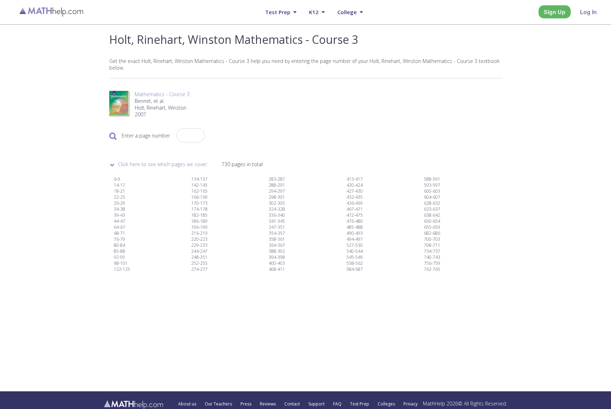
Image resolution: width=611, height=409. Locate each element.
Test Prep (359, 404)
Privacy (410, 404)
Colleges (386, 404)
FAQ (337, 404)
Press (245, 404)
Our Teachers (218, 404)
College (347, 12)
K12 (314, 12)
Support (316, 404)
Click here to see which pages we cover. (163, 164)
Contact (292, 404)
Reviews (268, 404)
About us (187, 404)
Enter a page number (146, 135)
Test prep (277, 12)
